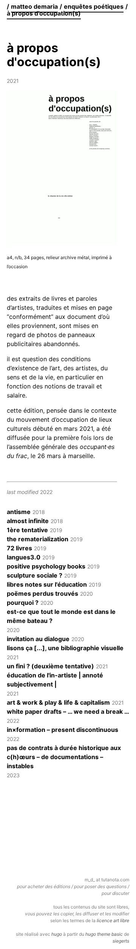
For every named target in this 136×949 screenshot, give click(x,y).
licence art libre (113, 920)
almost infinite (28, 521)
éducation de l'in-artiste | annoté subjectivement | (55, 679)
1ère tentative (27, 530)
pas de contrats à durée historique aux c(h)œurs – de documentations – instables (64, 757)
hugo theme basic (104, 934)
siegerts (121, 941)
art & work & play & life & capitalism (58, 702)
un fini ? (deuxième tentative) (50, 666)
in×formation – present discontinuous (62, 729)
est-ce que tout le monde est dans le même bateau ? (61, 616)
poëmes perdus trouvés (42, 593)
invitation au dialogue (38, 639)
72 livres (19, 548)
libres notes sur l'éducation (47, 584)
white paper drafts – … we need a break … (68, 711)
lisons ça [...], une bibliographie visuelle (65, 648)
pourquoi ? (23, 602)
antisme (19, 512)
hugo (56, 934)
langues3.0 (23, 557)
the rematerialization (37, 539)
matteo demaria (34, 6)
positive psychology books (46, 566)
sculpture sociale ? (34, 575)
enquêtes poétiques (94, 6)
